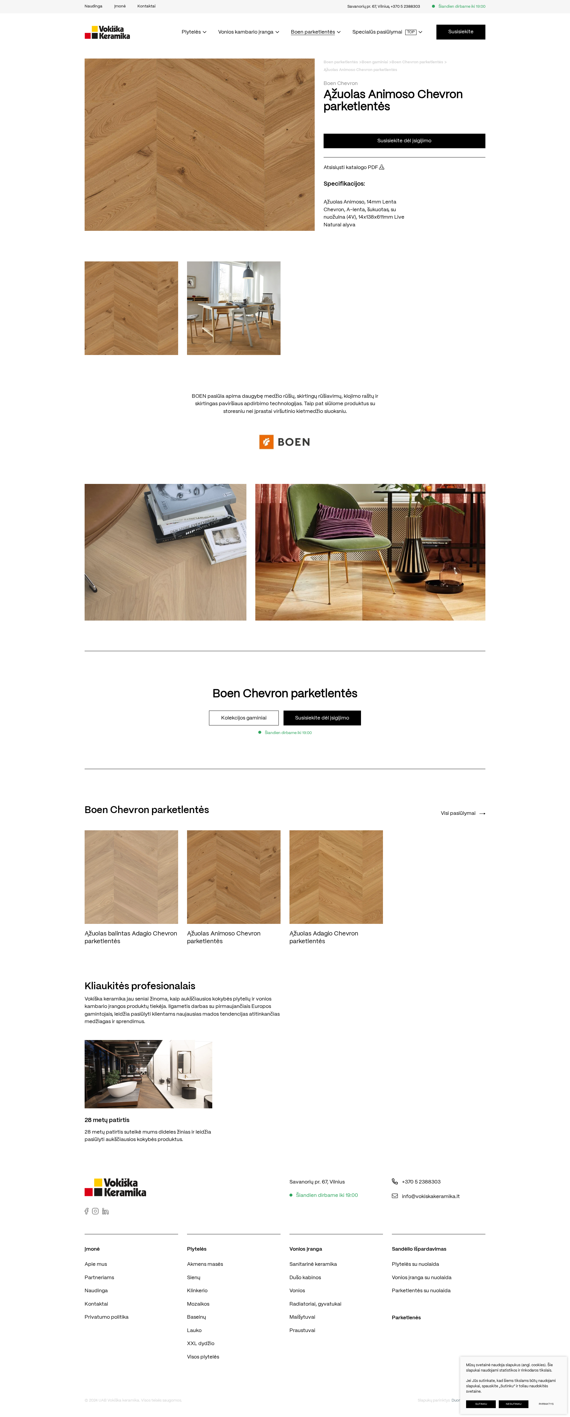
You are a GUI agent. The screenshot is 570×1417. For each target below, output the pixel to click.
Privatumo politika (107, 1317)
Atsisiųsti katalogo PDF (351, 167)
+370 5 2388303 (405, 7)
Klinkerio (197, 1290)
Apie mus (96, 1264)
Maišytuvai (302, 1317)
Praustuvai (302, 1330)
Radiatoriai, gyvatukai (315, 1304)
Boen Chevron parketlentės (417, 62)
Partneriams (99, 1277)
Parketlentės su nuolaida (421, 1290)
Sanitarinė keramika (313, 1264)
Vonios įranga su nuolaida (422, 1277)
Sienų (193, 1277)
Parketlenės (406, 1317)
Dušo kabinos (305, 1277)
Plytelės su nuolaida (415, 1264)
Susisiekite (461, 31)
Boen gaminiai (375, 62)
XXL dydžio (200, 1343)
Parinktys (546, 1404)
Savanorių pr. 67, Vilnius (368, 7)
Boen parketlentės (341, 62)
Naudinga (96, 1290)
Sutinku (481, 1404)
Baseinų (196, 1317)
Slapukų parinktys (434, 1400)
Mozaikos (198, 1304)
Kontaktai (96, 1304)
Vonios (297, 1290)
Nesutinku (513, 1404)
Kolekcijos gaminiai (244, 718)
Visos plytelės (203, 1357)
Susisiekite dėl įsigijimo (404, 140)
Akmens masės (205, 1264)
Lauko (194, 1330)
